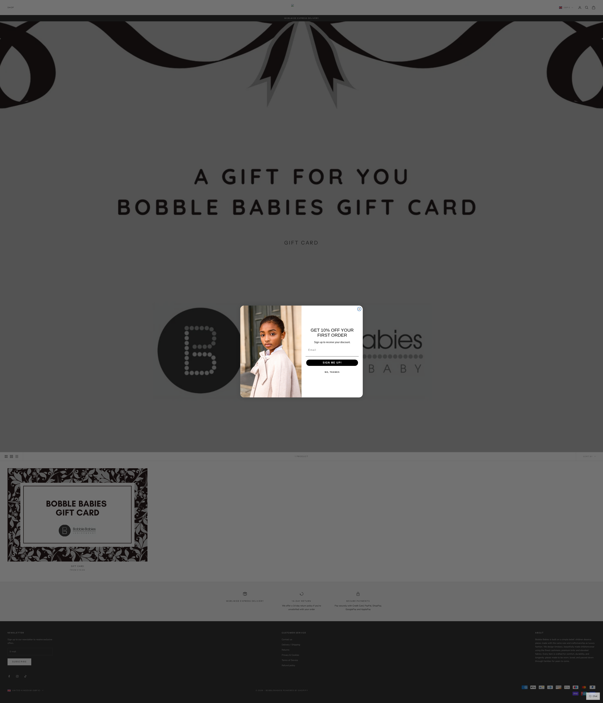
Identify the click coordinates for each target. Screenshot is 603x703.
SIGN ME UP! (332, 362)
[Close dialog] (359, 309)
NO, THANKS (332, 372)
